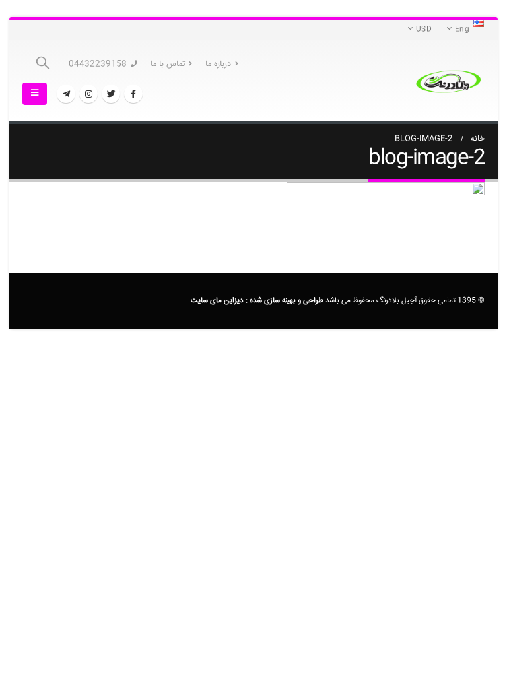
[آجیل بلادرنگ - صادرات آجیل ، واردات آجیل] (448, 80)
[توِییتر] (111, 93)
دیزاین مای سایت (217, 300)
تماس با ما (168, 64)
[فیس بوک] (133, 93)
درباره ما (218, 64)
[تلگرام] (66, 93)
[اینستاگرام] (88, 93)
